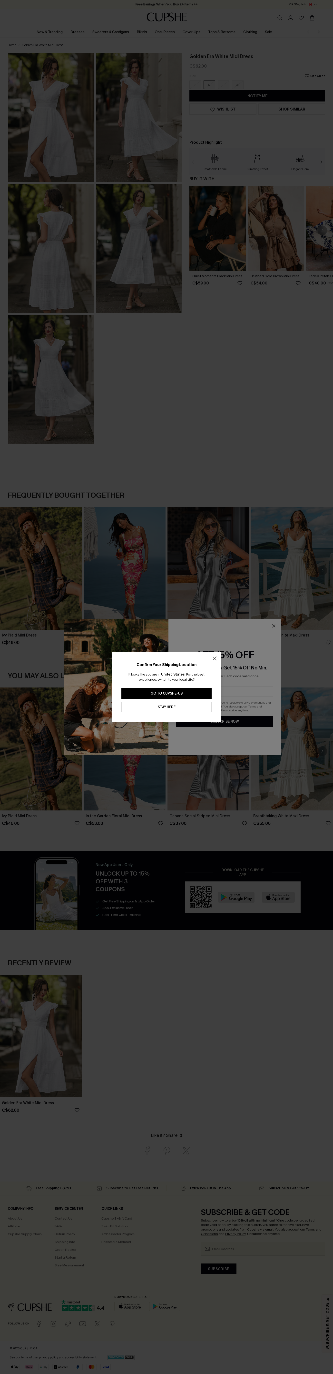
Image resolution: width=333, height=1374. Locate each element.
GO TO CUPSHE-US (167, 693)
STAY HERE (167, 707)
